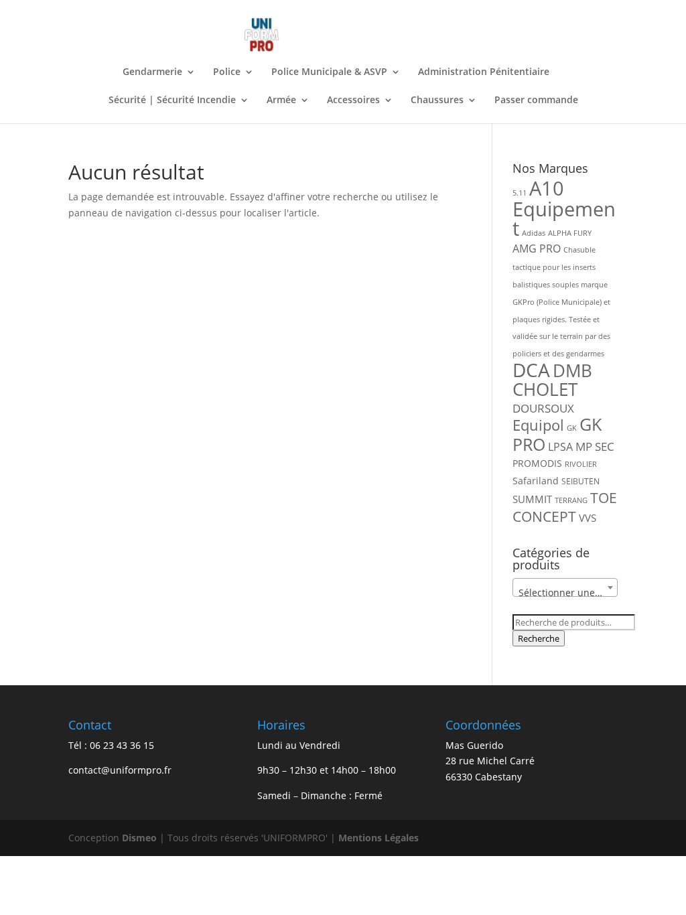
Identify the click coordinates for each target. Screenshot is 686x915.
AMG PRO (536, 248)
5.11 (519, 193)
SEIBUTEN (580, 481)
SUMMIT (532, 499)
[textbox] (564, 593)
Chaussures (437, 100)
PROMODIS (537, 463)
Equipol (538, 425)
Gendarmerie (152, 72)
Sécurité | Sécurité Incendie (172, 100)
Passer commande (536, 100)
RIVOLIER (581, 464)
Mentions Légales (378, 837)
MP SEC (594, 446)
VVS (587, 517)
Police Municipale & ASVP (329, 72)
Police (227, 72)
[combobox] (564, 587)
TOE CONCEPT (564, 507)
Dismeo (139, 837)
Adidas (533, 233)
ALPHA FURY (570, 233)
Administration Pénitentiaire (483, 72)
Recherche (538, 638)
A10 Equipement (564, 208)
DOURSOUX (543, 408)
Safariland (535, 480)
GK (572, 428)
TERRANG (571, 500)
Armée (281, 100)
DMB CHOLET (552, 379)
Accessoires (353, 100)
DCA (531, 370)
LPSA (560, 446)
